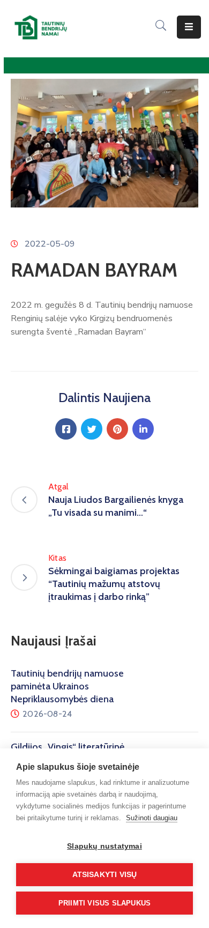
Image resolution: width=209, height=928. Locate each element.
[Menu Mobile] (189, 27)
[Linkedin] (143, 429)
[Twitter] (91, 429)
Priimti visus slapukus (104, 903)
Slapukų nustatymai (104, 846)
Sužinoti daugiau (151, 818)
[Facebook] (66, 429)
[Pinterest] (117, 429)
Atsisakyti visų (104, 875)
